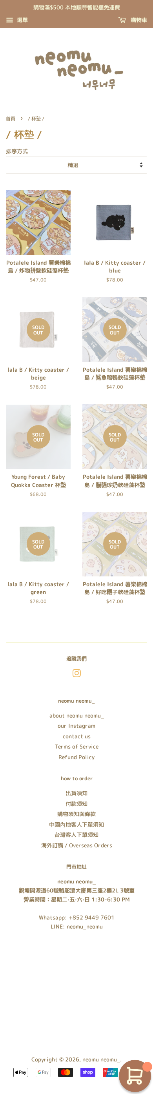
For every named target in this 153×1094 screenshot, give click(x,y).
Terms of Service (76, 746)
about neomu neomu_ (76, 715)
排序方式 (17, 151)
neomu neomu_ (101, 1059)
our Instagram (76, 725)
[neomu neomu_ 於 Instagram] (76, 674)
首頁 (10, 118)
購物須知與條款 (76, 814)
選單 (21, 20)
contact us (77, 736)
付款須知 (76, 803)
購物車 (138, 20)
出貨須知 (76, 793)
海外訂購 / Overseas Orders (76, 845)
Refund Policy (76, 757)
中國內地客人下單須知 (76, 824)
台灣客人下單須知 (76, 834)
